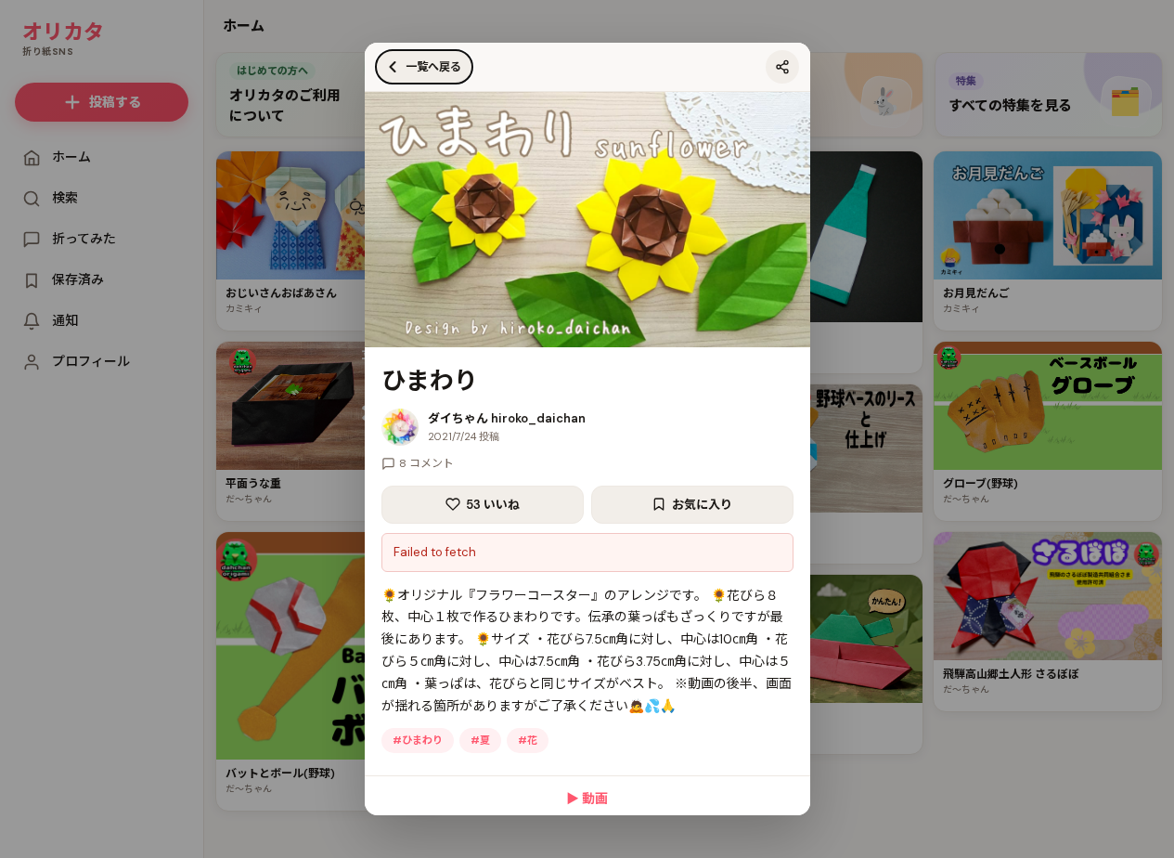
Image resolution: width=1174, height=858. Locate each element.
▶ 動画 (587, 798)
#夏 (480, 740)
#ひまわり (418, 740)
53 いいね (493, 505)
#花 (527, 740)
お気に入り (702, 505)
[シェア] (782, 67)
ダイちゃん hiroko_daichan (507, 418)
